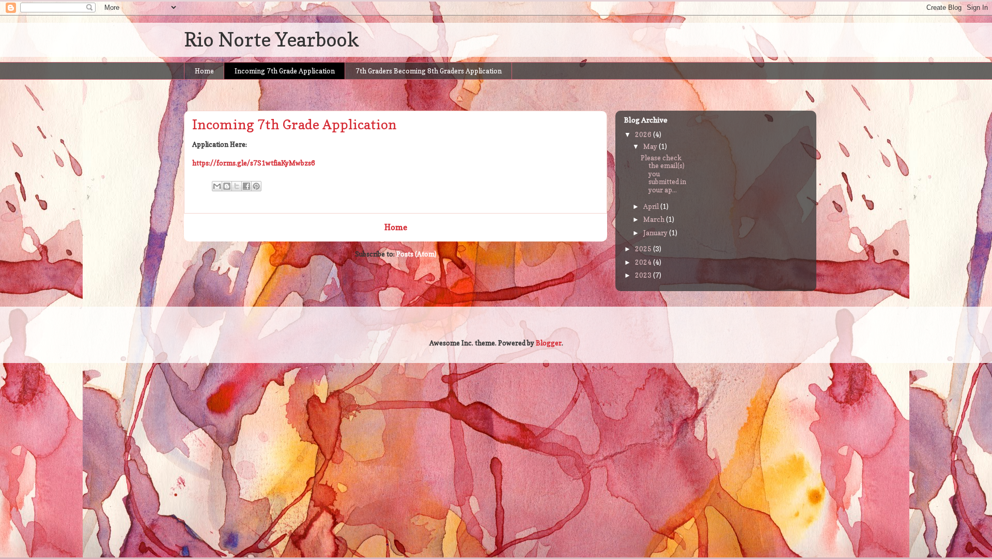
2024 (644, 262)
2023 (644, 275)
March (654, 219)
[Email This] (217, 186)
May (651, 146)
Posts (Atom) (416, 254)
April (651, 206)
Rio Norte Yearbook (271, 39)
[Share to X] (236, 186)
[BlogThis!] (227, 186)
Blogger (549, 343)
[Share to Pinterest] (256, 186)
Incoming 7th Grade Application (285, 71)
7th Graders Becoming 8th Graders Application (428, 71)
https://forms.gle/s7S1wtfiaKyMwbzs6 (253, 163)
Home (204, 71)
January (656, 233)
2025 (644, 249)
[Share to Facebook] (246, 186)
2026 (644, 134)
